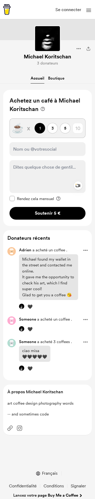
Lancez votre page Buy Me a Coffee (45, 495)
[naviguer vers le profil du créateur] (47, 38)
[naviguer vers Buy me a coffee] (7, 9)
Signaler (78, 485)
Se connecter (68, 9)
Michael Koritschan (47, 56)
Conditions (54, 485)
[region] (47, 158)
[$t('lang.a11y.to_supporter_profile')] (21, 306)
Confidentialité (23, 485)
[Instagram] (19, 428)
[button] (89, 10)
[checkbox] (32, 198)
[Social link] (10, 428)
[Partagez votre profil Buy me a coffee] (88, 48)
